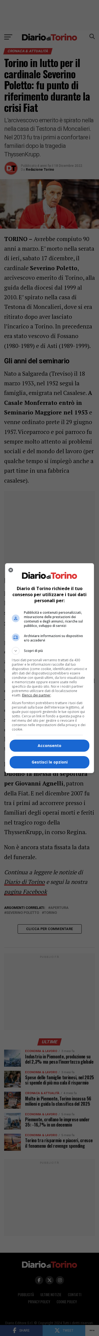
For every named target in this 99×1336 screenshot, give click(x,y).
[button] (49, 651)
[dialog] (49, 668)
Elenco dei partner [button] (36, 695)
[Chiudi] (10, 570)
